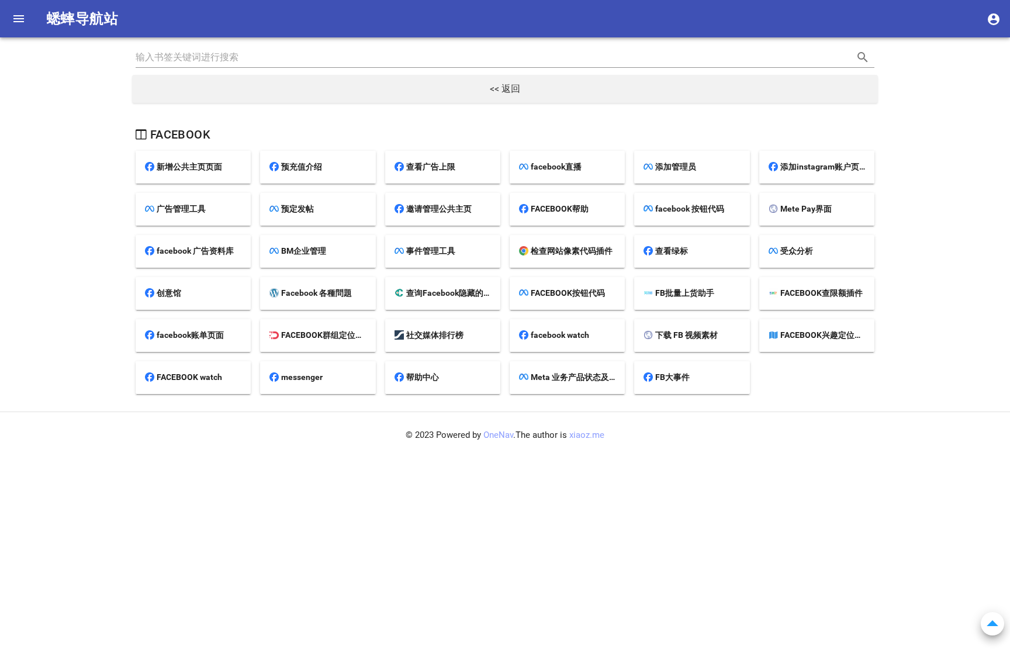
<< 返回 (505, 88)
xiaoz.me (586, 435)
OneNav (498, 435)
